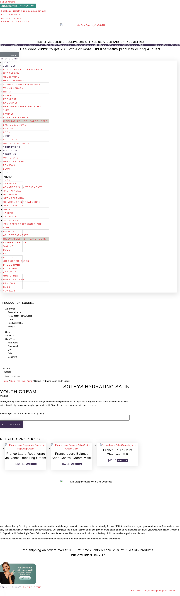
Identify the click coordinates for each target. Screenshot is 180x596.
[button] (90, 177)
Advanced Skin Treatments (23, 69)
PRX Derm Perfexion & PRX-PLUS (23, 108)
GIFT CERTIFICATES (11, 18)
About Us (9, 154)
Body (6, 132)
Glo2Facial (11, 77)
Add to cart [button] (31, 464)
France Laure (14, 312)
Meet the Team (13, 161)
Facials (8, 114)
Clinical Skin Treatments (21, 84)
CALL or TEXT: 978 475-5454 (15, 22)
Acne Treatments (15, 117)
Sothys (11, 326)
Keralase (10, 99)
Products (10, 140)
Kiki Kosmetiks (15, 323)
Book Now (10, 150)
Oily (10, 353)
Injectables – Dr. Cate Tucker (25, 121)
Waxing (8, 128)
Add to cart (11, 424)
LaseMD (8, 95)
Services (9, 66)
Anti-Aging (13, 342)
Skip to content (7, 2)
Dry (9, 350)
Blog (6, 169)
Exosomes (10, 103)
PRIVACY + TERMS (32, 587)
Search (6, 368)
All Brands (10, 309)
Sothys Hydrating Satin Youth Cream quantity (22, 413)
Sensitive (12, 357)
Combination (14, 346)
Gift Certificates (16, 143)
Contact (9, 172)
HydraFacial (12, 73)
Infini (7, 92)
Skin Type (10, 339)
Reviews (9, 165)
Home (6, 62)
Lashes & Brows (14, 125)
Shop (6, 136)
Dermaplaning (13, 80)
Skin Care (10, 335)
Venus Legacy (13, 88)
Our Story (11, 158)
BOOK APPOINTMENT (11, 15)
